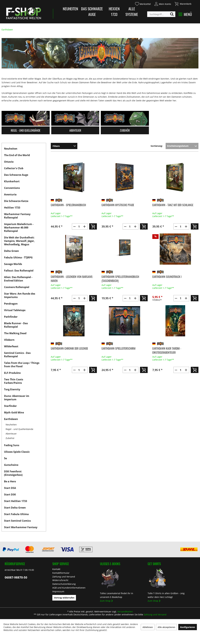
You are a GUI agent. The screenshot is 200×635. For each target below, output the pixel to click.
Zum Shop (105, 600)
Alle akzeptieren (166, 627)
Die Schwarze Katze (16, 201)
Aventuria (10, 194)
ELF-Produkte (12, 373)
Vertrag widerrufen (64, 597)
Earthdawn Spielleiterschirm (118, 348)
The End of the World (17, 155)
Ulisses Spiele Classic (17, 451)
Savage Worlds (13, 264)
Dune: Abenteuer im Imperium (16, 397)
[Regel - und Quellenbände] (26, 118)
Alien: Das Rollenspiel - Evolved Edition (18, 278)
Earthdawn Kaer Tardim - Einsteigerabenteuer (166, 350)
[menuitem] (142, 3)
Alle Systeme (131, 11)
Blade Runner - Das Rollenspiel (16, 325)
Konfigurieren (187, 627)
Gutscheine (11, 465)
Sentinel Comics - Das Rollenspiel (17, 354)
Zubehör (10, 438)
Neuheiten (70, 8)
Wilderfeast (11, 346)
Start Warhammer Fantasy (20, 527)
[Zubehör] (125, 118)
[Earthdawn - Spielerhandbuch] (74, 177)
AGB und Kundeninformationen (68, 587)
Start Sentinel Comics (17, 520)
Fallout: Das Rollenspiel (18, 270)
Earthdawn (11, 419)
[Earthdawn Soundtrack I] (175, 249)
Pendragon (11, 303)
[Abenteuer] (75, 118)
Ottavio (9, 161)
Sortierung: (157, 145)
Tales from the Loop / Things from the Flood (21, 364)
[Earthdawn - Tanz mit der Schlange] (175, 177)
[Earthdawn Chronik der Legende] (74, 321)
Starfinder (10, 406)
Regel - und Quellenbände (19, 429)
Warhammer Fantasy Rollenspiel (17, 215)
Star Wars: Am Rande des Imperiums (19, 295)
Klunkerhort (12, 181)
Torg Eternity (12, 389)
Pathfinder (11, 316)
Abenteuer (11, 433)
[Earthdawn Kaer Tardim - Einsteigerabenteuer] (175, 321)
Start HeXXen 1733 (15, 501)
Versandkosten (125, 611)
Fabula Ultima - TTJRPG (18, 257)
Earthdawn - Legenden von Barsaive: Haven (72, 279)
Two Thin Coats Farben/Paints (13, 381)
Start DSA (10, 488)
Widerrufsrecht (60, 580)
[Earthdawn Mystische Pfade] (125, 177)
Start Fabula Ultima (16, 514)
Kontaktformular (61, 572)
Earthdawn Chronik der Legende (69, 348)
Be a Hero (10, 481)
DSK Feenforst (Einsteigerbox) (13, 473)
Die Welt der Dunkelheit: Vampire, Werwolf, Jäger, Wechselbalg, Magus (19, 241)
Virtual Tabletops (14, 310)
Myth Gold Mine (14, 412)
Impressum (58, 591)
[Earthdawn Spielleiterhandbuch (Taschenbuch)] (125, 249)
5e (5, 458)
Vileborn (9, 340)
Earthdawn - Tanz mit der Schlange (172, 205)
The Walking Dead (15, 333)
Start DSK (10, 494)
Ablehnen (147, 627)
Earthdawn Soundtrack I (166, 277)
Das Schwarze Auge (92, 11)
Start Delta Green (15, 507)
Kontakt (56, 569)
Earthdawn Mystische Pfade (118, 205)
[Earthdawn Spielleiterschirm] (125, 321)
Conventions (12, 188)
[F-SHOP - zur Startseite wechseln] (23, 13)
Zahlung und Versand (63, 576)
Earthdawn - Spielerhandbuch (68, 205)
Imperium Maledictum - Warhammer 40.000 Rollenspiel (18, 227)
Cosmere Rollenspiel (16, 287)
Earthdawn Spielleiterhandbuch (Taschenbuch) (120, 279)
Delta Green (11, 251)
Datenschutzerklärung (64, 583)
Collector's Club (13, 168)
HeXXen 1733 (114, 11)
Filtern (56, 146)
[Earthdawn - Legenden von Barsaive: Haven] (74, 249)
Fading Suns (11, 445)
